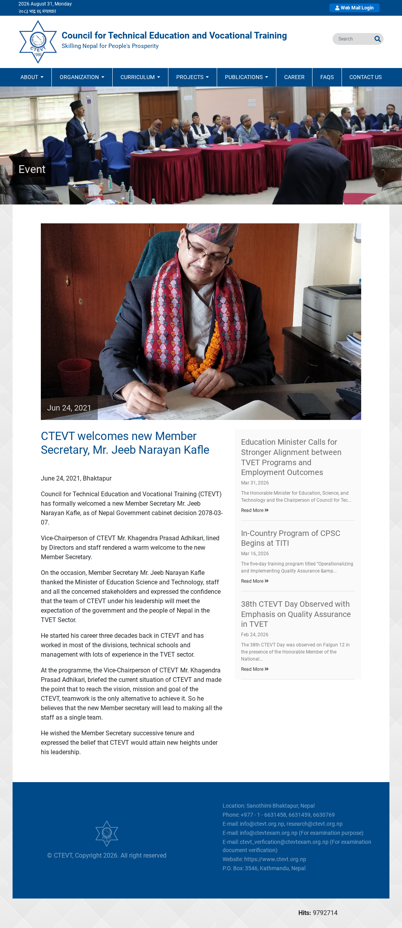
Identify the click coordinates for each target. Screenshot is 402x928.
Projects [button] (190, 77)
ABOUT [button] (29, 77)
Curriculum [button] (138, 77)
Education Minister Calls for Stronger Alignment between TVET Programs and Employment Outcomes (291, 457)
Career (294, 77)
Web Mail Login (357, 8)
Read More (253, 510)
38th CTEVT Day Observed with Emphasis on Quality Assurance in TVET (296, 614)
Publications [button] (244, 77)
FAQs (327, 77)
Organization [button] (80, 77)
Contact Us (365, 77)
